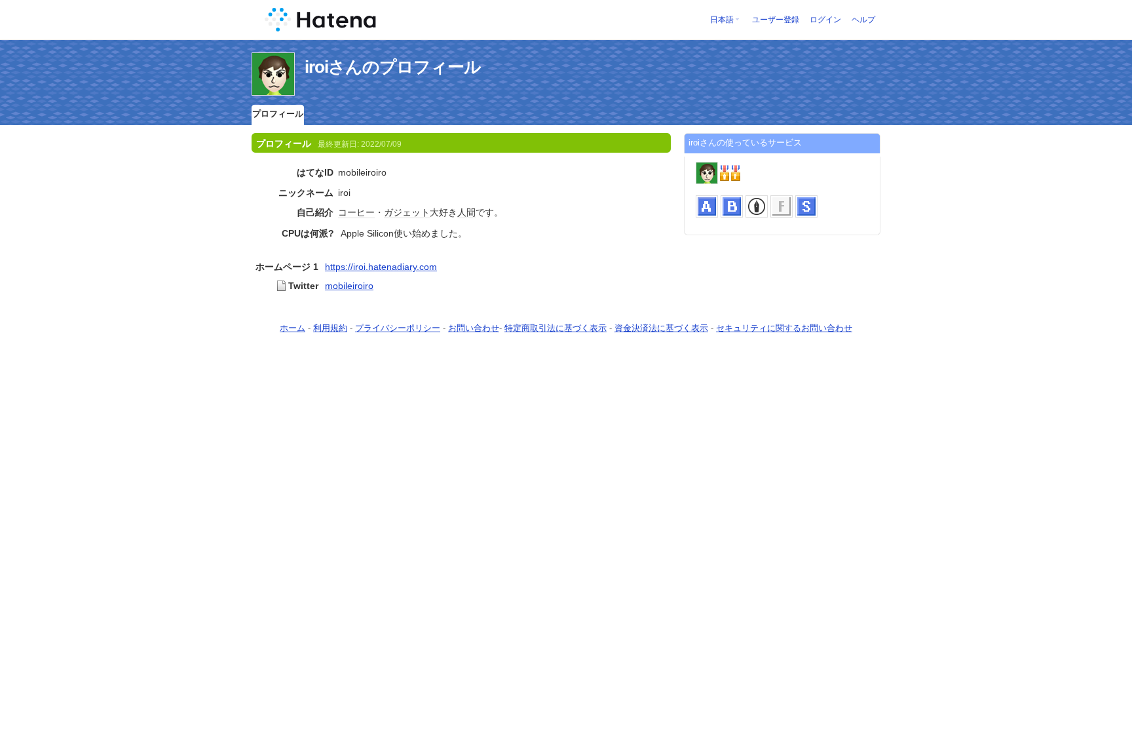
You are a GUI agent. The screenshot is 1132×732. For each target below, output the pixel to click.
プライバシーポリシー (397, 328)
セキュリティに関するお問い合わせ (784, 328)
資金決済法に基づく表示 (661, 328)
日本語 (722, 19)
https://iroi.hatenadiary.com (381, 266)
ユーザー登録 (775, 19)
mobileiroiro (349, 285)
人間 (466, 212)
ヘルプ (863, 19)
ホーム (292, 328)
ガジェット (407, 212)
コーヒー (356, 212)
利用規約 (330, 328)
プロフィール (277, 114)
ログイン (825, 19)
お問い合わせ (473, 328)
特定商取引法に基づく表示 (555, 328)
